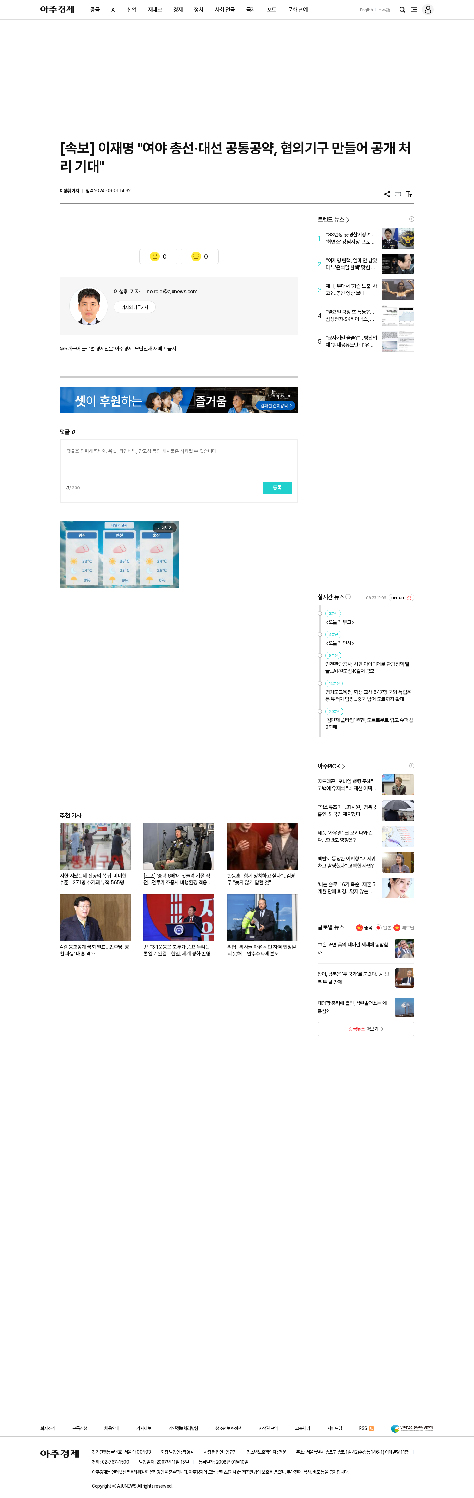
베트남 (408, 928)
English (366, 9)
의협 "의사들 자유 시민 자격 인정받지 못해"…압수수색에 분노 (261, 950)
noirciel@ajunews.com (172, 291)
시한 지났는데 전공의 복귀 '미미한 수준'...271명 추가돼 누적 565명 (93, 879)
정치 (198, 9)
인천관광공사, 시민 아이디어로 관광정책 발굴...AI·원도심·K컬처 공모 (367, 667)
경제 (178, 9)
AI (113, 9)
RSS (363, 1428)
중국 (95, 9)
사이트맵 (334, 1428)
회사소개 (47, 1428)
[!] (411, 219)
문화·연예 (298, 9)
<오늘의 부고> (339, 622)
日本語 (384, 9)
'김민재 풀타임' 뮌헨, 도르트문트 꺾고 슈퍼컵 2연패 (369, 723)
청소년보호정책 (228, 1428)
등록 (277, 488)
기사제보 (143, 1428)
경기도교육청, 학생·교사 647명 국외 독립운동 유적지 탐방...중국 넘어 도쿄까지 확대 (368, 695)
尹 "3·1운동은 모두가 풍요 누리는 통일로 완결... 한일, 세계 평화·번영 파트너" (176, 950)
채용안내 (111, 1428)
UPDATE (398, 598)
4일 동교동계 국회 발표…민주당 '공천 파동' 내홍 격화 (94, 950)
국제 (251, 9)
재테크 (155, 9)
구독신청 (79, 1428)
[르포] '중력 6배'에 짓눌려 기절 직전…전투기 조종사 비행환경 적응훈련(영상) (177, 879)
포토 (271, 9)
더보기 (348, 1031)
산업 (131, 9)
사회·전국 (225, 9)
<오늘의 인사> (339, 643)
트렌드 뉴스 (331, 219)
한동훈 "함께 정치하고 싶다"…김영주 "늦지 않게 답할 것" (261, 879)
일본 (387, 928)
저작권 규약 (268, 1428)
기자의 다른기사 (135, 307)
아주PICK (329, 766)
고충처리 (302, 1428)
